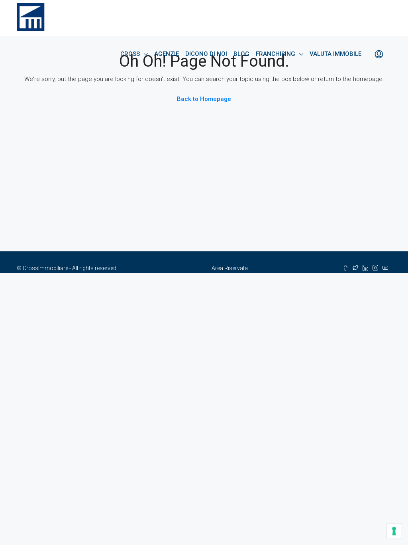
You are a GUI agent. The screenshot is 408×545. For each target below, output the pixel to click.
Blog (241, 53)
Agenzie (166, 53)
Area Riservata (230, 268)
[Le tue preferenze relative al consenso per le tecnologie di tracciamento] (394, 531)
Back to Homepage (204, 99)
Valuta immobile (335, 53)
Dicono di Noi (206, 53)
